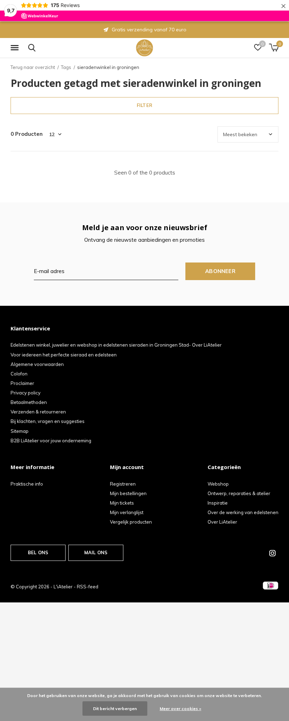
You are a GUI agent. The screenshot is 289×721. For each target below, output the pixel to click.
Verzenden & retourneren (38, 412)
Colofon (19, 374)
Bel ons (38, 552)
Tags (66, 67)
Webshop (218, 484)
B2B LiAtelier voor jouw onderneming (51, 440)
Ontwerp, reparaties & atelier (239, 493)
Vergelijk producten (131, 522)
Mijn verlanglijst (126, 512)
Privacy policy (26, 393)
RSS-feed (87, 586)
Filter (144, 105)
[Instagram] (272, 553)
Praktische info (27, 484)
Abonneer (220, 271)
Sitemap (20, 431)
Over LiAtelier (222, 522)
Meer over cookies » (180, 708)
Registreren (123, 484)
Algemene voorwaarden (37, 364)
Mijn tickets (122, 503)
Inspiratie (218, 503)
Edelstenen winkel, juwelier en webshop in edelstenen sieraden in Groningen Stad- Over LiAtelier (116, 345)
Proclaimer (22, 383)
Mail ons (95, 552)
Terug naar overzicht (33, 67)
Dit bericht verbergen (115, 708)
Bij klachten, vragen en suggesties (48, 421)
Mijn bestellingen (128, 493)
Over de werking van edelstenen (243, 512)
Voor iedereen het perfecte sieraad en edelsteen (64, 355)
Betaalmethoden (29, 402)
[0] (273, 47)
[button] (16, 48)
